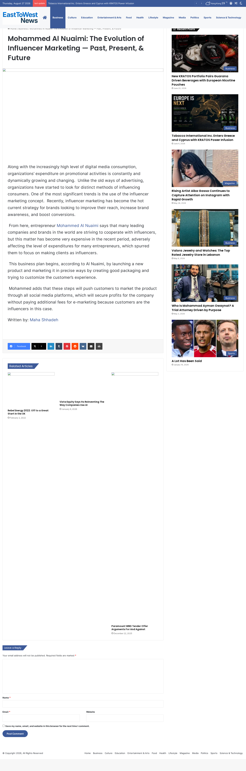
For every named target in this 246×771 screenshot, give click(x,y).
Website (90, 711)
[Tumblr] (59, 346)
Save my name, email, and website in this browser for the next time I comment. (47, 726)
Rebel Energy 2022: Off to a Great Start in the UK (28, 412)
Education (87, 17)
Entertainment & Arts (109, 17)
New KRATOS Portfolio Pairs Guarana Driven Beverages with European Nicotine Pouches (203, 80)
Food (129, 17)
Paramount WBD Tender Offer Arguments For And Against (129, 627)
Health (140, 17)
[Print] (99, 346)
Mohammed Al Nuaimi (77, 225)
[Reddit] (75, 346)
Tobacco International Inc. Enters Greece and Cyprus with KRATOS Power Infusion (203, 138)
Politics (194, 17)
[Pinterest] (67, 346)
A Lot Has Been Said (187, 361)
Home (13, 28)
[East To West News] (21, 17)
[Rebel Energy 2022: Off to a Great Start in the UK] (31, 389)
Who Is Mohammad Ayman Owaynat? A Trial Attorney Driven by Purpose (203, 308)
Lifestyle (153, 17)
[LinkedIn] (51, 346)
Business (58, 17)
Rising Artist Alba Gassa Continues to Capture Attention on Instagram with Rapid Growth (201, 195)
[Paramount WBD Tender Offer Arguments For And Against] (134, 497)
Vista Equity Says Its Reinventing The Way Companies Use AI (82, 403)
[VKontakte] (83, 346)
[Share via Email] (91, 346)
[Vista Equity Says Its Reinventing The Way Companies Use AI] (83, 385)
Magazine (168, 17)
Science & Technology (228, 17)
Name (7, 697)
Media (182, 17)
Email (6, 711)
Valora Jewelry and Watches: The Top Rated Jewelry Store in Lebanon (201, 252)
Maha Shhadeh (44, 319)
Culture (72, 17)
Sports (207, 17)
